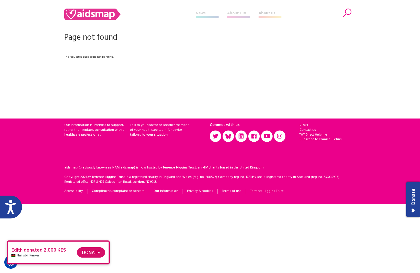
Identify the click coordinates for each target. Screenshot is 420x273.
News (201, 13)
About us (267, 13)
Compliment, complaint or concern (118, 191)
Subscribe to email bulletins (320, 139)
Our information (165, 191)
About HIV (236, 13)
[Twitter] (215, 136)
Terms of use (231, 191)
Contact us (307, 130)
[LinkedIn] (241, 136)
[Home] (130, 14)
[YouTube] (267, 136)
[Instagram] (279, 136)
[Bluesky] (228, 136)
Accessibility (73, 191)
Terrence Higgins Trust (266, 191)
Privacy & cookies (200, 191)
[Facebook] (254, 136)
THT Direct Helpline (313, 135)
